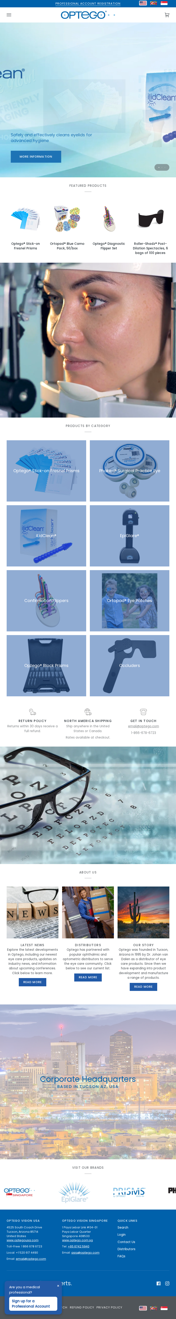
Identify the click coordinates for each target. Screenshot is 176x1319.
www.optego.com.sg (77, 1240)
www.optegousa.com (22, 1240)
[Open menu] (13, 14)
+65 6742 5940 (78, 1246)
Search (123, 1227)
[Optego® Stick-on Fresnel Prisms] (26, 219)
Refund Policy (82, 1307)
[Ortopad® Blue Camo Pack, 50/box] (67, 219)
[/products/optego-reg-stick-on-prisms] (52, 1192)
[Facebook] (159, 1283)
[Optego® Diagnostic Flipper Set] (109, 219)
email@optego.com (143, 726)
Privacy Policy (109, 1307)
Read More (32, 982)
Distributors (126, 1249)
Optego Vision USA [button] (23, 1221)
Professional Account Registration (88, 4)
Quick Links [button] (128, 1221)
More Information (140, 156)
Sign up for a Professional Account (31, 1304)
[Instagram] (167, 1283)
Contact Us (126, 1242)
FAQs (121, 1256)
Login (122, 1235)
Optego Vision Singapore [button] (85, 1221)
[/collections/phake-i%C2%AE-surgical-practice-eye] (107, 1192)
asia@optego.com (85, 1253)
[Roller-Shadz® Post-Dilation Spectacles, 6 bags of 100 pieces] (151, 219)
